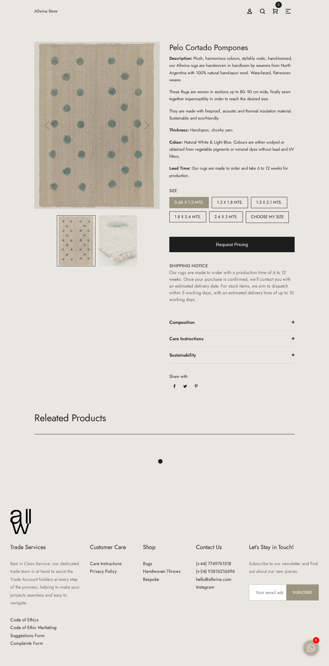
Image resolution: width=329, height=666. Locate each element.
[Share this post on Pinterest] (196, 386)
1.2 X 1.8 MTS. (230, 202)
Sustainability (182, 355)
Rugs (147, 563)
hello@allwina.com (213, 579)
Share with (178, 376)
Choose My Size (267, 217)
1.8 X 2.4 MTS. (187, 217)
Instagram (205, 587)
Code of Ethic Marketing (33, 627)
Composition (182, 322)
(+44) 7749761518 (213, 563)
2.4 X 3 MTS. (226, 217)
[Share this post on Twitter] (185, 386)
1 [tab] (160, 461)
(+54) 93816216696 (215, 571)
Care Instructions (186, 338)
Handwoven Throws (162, 571)
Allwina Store (46, 11)
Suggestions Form (27, 635)
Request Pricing (232, 244)
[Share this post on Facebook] (174, 386)
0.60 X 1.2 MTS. (189, 202)
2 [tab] (168, 461)
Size (173, 191)
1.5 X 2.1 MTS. (269, 202)
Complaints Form (26, 643)
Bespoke (151, 579)
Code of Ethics (24, 620)
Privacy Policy (103, 571)
